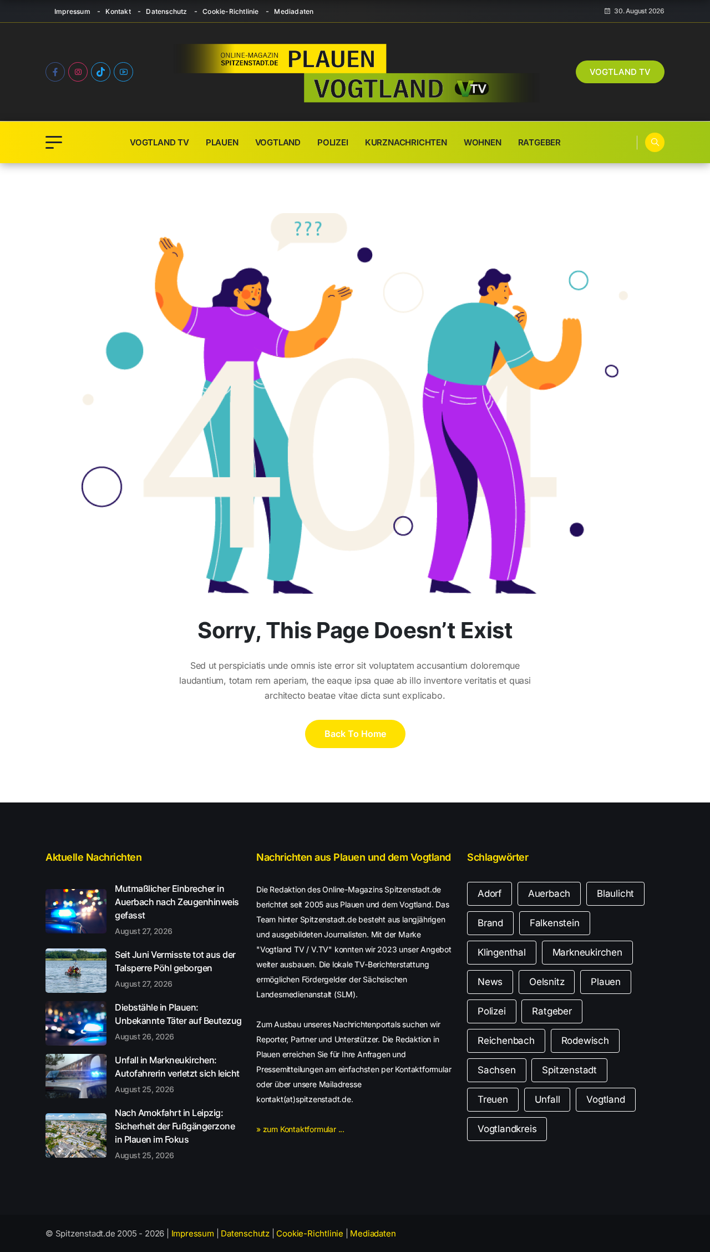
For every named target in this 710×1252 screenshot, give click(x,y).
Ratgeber (539, 142)
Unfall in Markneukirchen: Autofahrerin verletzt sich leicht (177, 1073)
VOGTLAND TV (620, 72)
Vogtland (278, 142)
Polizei (332, 142)
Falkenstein (555, 922)
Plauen (222, 142)
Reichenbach (506, 1040)
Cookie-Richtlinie (230, 11)
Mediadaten (293, 11)
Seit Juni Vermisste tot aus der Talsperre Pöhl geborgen (175, 968)
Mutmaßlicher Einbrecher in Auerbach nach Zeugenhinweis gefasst (177, 909)
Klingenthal (502, 952)
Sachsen (497, 1070)
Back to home (355, 733)
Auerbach (549, 893)
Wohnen (482, 142)
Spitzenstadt (569, 1070)
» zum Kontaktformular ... (300, 1129)
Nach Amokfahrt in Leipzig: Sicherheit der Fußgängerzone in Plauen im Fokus (175, 1133)
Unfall (547, 1099)
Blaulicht (615, 893)
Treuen (493, 1099)
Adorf (489, 893)
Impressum (72, 11)
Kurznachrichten (406, 142)
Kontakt (117, 11)
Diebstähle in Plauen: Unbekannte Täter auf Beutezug (178, 1021)
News (490, 981)
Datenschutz (166, 11)
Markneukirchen (587, 952)
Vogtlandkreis (507, 1128)
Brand (490, 922)
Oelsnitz (546, 981)
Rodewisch (585, 1040)
